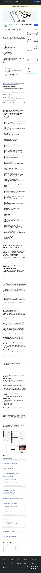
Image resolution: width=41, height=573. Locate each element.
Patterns (11, 563)
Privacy (4, 563)
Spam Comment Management (7, 526)
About (4, 559)
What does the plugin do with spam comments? (10, 463)
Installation (13, 29)
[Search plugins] (11, 9)
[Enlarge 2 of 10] (9, 438)
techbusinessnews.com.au (8, 68)
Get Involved (26, 559)
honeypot (34, 48)
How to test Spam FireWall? (7, 511)
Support (36, 29)
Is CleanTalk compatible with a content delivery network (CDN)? (12, 498)
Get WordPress (37, 1)
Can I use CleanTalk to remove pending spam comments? (11, 473)
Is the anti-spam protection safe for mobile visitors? (10, 460)
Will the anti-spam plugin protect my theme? (9, 536)
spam (36, 48)
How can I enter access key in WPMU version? (10, 514)
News (4, 560)
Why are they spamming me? (7, 458)
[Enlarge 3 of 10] (9, 442)
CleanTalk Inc (11, 25)
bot (34, 46)
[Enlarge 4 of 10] (16, 432)
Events (25, 560)
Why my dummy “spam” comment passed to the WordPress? (12, 485)
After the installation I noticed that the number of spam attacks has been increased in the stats (10, 482)
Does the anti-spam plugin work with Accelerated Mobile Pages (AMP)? (8, 519)
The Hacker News (7, 72)
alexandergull (7, 549)
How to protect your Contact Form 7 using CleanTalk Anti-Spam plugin (13, 98)
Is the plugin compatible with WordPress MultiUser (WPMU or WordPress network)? (9, 479)
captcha (36, 46)
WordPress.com (34, 559)
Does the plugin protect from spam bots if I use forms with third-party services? (9, 493)
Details (5, 29)
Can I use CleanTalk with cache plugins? (9, 490)
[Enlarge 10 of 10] (24, 451)
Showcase (11, 559)
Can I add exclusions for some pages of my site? (10, 506)
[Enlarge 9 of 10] (24, 445)
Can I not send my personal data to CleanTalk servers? (11, 509)
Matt (32, 560)
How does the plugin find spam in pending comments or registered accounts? (9, 476)
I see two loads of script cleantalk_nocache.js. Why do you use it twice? (10, 503)
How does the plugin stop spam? (8, 468)
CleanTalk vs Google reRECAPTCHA (10, 75)
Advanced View (29, 50)
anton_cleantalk (7, 551)
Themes (11, 560)
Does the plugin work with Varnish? (8, 516)
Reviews (9, 29)
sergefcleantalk (18, 549)
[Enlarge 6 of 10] (16, 444)
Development (19, 29)
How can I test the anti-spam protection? (9, 465)
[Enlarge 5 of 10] (16, 438)
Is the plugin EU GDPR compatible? (8, 528)
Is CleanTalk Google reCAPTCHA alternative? (9, 531)
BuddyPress (33, 563)
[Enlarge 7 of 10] (24, 432)
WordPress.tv (19, 563)
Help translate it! (27, 6)
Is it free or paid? (5, 487)
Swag (25, 563)
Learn (18, 559)
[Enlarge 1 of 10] (9, 432)
